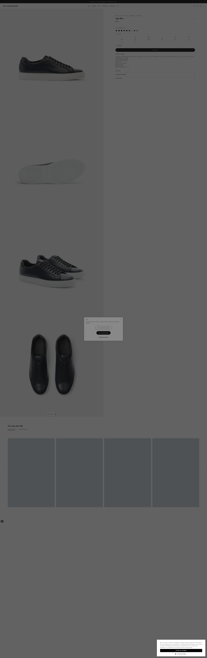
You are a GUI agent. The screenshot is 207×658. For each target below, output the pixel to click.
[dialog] (103, 329)
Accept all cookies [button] (181, 650)
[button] (181, 654)
